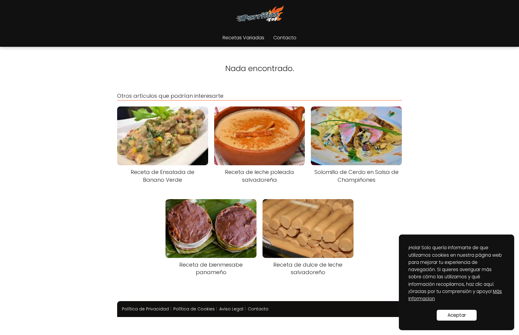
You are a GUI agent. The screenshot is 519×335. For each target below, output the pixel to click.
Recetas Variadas (243, 37)
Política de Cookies (194, 309)
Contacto (284, 37)
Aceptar (457, 315)
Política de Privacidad (145, 309)
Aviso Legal (231, 309)
